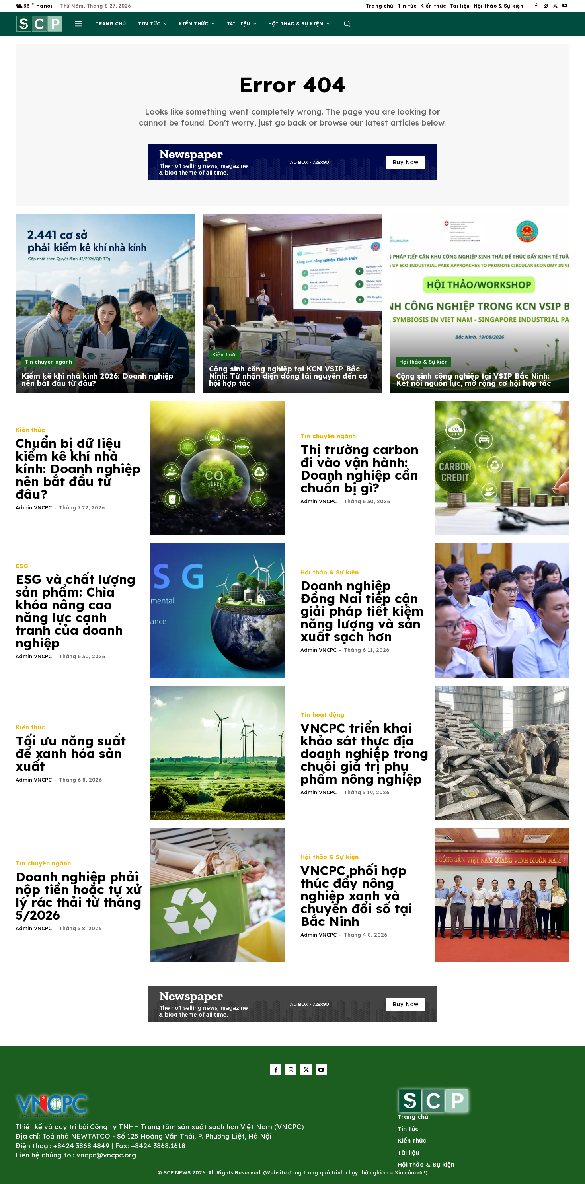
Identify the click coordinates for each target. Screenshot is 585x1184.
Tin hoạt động (322, 714)
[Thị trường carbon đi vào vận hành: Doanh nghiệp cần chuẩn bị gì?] (502, 468)
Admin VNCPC (34, 507)
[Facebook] (536, 6)
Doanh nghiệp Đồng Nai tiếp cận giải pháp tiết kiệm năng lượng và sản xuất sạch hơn (362, 610)
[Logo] (51, 1105)
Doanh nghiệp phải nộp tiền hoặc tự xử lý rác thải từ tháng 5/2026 (79, 896)
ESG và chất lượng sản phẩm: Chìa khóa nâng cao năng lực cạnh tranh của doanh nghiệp (75, 611)
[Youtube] (564, 6)
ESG (22, 566)
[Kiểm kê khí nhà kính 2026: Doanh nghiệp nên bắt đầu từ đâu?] (105, 303)
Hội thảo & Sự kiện (423, 361)
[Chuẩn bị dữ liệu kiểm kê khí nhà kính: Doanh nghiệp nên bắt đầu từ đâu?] (217, 468)
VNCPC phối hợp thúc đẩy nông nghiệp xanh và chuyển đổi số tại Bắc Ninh (356, 895)
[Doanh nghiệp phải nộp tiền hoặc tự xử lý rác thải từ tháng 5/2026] (217, 895)
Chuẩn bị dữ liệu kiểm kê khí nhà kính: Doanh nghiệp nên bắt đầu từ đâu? (78, 468)
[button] (347, 23)
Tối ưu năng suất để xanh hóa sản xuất (71, 753)
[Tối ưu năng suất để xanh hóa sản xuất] (217, 753)
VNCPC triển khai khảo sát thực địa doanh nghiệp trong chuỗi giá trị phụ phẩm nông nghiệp (364, 753)
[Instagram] (545, 6)
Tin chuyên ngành (48, 361)
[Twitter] (555, 6)
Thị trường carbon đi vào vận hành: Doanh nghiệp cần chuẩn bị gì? (359, 468)
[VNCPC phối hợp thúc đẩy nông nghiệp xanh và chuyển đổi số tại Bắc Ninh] (502, 895)
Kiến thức (224, 354)
